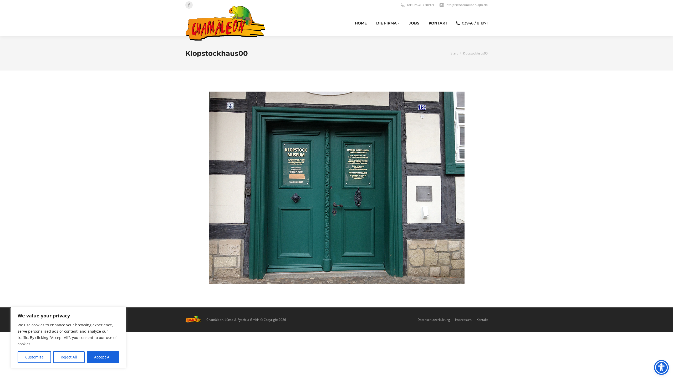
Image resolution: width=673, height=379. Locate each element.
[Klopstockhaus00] (337, 188)
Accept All (102, 357)
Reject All (69, 357)
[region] (68, 337)
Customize (34, 357)
